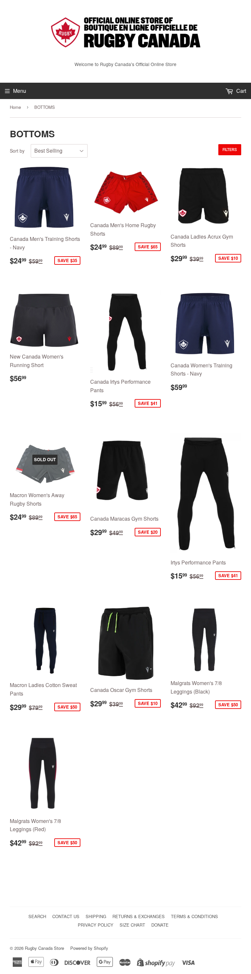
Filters (230, 149)
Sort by (17, 150)
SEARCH (37, 916)
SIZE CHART (132, 925)
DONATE (160, 925)
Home (15, 107)
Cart (240, 90)
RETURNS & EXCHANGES (138, 916)
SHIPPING (96, 916)
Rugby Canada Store (44, 948)
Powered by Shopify (89, 948)
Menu (19, 90)
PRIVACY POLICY (95, 925)
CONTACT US (65, 916)
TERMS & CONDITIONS (194, 916)
